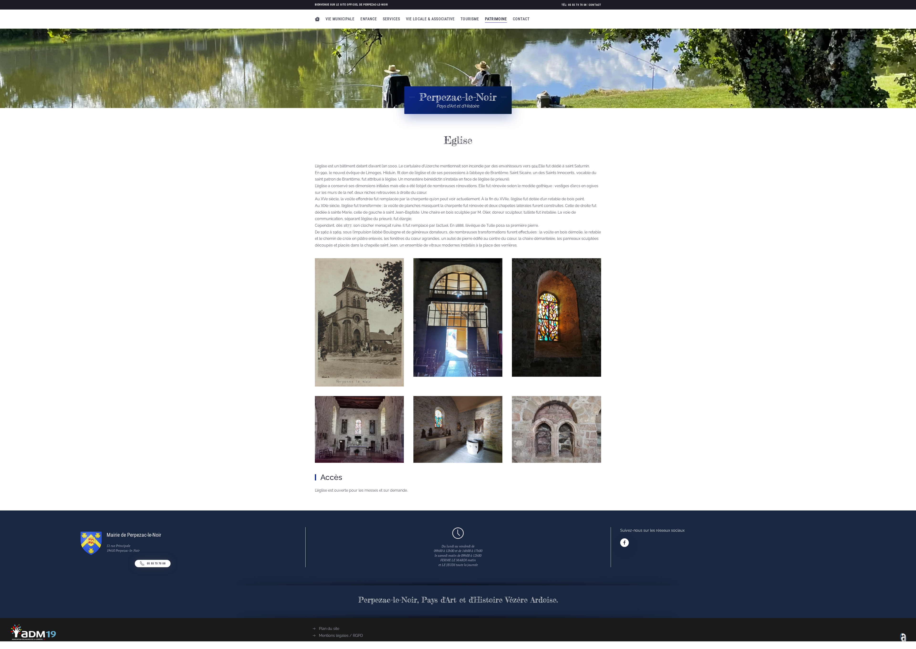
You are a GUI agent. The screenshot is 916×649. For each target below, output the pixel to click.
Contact (595, 4)
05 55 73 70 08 (156, 563)
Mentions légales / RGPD (341, 635)
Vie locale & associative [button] (430, 19)
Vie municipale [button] (340, 19)
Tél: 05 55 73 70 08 (574, 4)
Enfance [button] (368, 19)
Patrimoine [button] (496, 19)
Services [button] (391, 19)
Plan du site (329, 628)
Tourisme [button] (470, 19)
